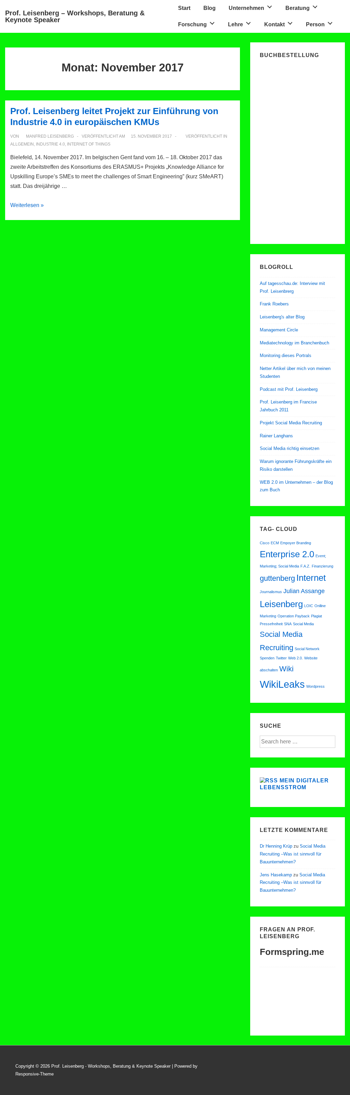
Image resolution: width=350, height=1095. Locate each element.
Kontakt (274, 24)
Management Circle (279, 329)
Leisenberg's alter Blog (282, 316)
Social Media (303, 624)
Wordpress (315, 686)
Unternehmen (246, 8)
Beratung (297, 8)
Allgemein (22, 144)
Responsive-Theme (34, 1074)
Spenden (267, 658)
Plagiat (316, 616)
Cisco (264, 543)
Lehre (235, 24)
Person (315, 24)
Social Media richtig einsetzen (289, 448)
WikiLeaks (282, 684)
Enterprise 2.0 (287, 554)
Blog (209, 8)
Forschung (192, 24)
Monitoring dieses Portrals (285, 355)
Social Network (307, 649)
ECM (275, 543)
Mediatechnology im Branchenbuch (294, 342)
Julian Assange (304, 591)
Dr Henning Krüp (276, 846)
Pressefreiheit (271, 624)
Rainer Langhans (276, 435)
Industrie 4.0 (50, 144)
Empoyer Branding (295, 543)
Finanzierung (322, 566)
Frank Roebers (274, 303)
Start (184, 8)
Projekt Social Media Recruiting (291, 422)
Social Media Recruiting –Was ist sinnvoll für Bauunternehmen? (292, 854)
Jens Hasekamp (276, 874)
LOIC (308, 606)
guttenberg (277, 578)
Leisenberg (281, 604)
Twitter (281, 658)
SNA (288, 624)
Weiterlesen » (27, 205)
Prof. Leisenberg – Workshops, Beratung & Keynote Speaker (75, 16)
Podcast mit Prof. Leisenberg (289, 389)
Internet (311, 578)
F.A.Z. (305, 566)
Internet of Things (88, 144)
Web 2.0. (295, 658)
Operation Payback (294, 616)
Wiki (286, 669)
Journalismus (271, 592)
